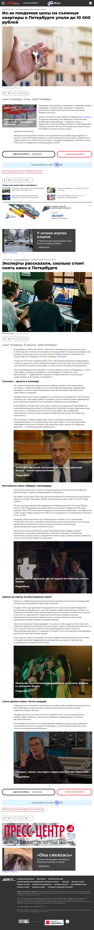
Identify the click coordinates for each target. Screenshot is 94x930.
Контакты (65, 882)
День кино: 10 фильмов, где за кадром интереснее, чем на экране (52, 580)
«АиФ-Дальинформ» (22, 333)
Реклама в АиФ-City (61, 884)
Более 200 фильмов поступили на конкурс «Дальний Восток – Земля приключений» (48, 469)
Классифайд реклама (79, 884)
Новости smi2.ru (9, 253)
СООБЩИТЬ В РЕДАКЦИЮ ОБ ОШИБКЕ (60, 887)
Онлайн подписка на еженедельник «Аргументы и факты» (38, 882)
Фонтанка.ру (85, 117)
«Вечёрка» (62, 357)
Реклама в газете (78, 882)
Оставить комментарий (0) (74, 154)
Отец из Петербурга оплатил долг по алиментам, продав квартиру (70, 196)
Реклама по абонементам (42, 884)
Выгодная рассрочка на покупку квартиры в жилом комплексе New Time (28, 189)
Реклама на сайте (23, 884)
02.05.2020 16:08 (8, 9)
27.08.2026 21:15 (7, 260)
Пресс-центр (41, 879)
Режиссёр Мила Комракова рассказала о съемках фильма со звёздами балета (51, 685)
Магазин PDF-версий (55, 879)
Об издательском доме (25, 879)
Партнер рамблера (36, 921)
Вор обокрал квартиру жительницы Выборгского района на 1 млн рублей (25, 196)
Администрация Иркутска (11, 88)
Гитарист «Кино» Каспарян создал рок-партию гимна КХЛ (51, 772)
